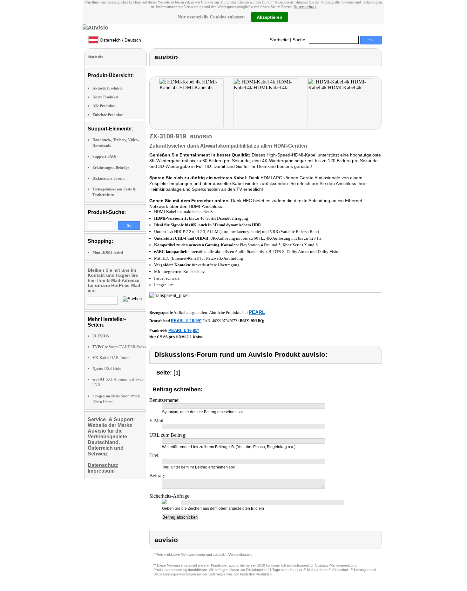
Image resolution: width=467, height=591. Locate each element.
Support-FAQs (104, 156)
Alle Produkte (103, 106)
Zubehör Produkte (107, 115)
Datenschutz (305, 7)
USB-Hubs (106, 368)
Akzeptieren (269, 16)
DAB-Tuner (110, 357)
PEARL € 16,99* (186, 320)
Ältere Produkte (105, 97)
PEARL (257, 312)
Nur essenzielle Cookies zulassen (211, 16)
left (154, 104)
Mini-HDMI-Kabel (107, 252)
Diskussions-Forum (108, 178)
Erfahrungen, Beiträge (110, 167)
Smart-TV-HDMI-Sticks (119, 347)
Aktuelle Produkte (107, 88)
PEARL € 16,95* (183, 330)
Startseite (279, 39)
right (378, 104)
